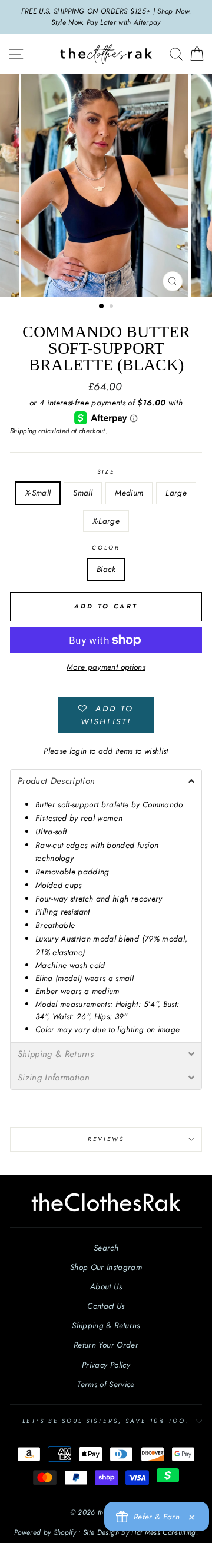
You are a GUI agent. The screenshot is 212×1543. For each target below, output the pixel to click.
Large (176, 492)
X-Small (38, 492)
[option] (106, 17)
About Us (106, 1286)
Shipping (23, 430)
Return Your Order (106, 1345)
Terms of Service (105, 1384)
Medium (129, 492)
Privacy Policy (106, 1365)
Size (105, 471)
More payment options (106, 667)
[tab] (106, 781)
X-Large (106, 521)
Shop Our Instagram (106, 1267)
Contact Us (105, 1306)
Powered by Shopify (45, 1532)
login (78, 751)
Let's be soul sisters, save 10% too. (105, 1420)
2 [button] (112, 307)
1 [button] (102, 307)
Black (106, 569)
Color (106, 547)
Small (82, 492)
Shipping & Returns (106, 1325)
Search (106, 1247)
